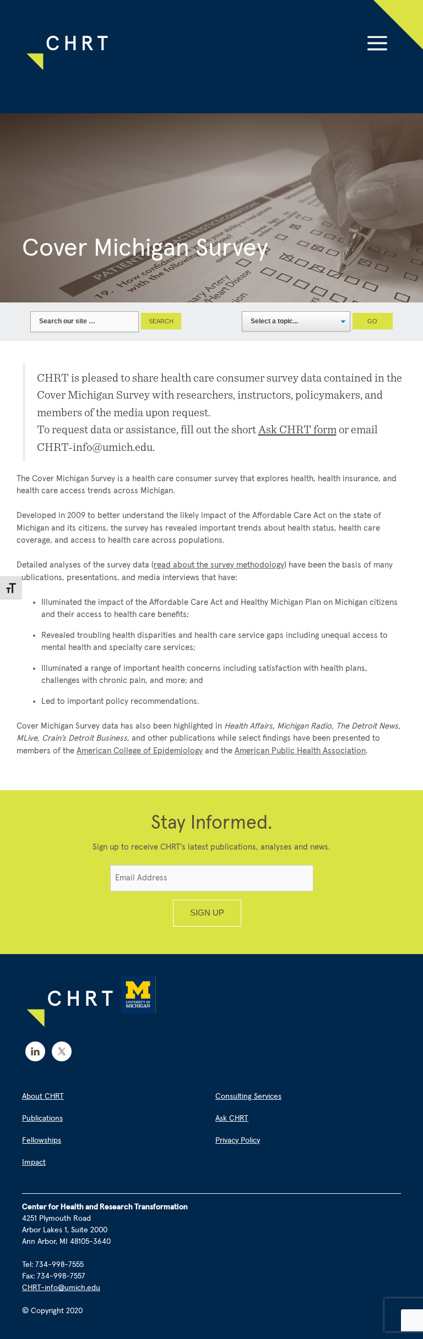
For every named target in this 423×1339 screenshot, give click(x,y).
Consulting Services (248, 1096)
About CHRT (43, 1096)
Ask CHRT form (297, 429)
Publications (42, 1118)
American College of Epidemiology (140, 751)
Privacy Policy (237, 1140)
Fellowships (41, 1140)
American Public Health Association (300, 751)
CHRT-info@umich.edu (61, 1288)
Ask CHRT (231, 1118)
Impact (34, 1162)
